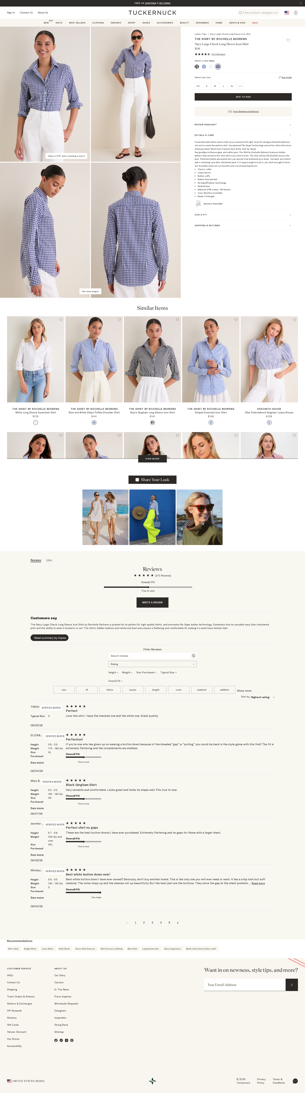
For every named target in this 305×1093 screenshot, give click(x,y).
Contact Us (26, 12)
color (179, 689)
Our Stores (13, 1039)
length (156, 689)
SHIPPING (150, 3)
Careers (59, 982)
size (64, 689)
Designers (202, 22)
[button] (289, 38)
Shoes (146, 22)
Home (219, 22)
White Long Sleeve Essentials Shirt (35, 412)
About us (60, 968)
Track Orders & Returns (21, 996)
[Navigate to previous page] (127, 922)
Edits (59, 22)
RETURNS (165, 3)
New (46, 22)
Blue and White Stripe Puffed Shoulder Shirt (94, 412)
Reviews (12, 1017)
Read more (258, 883)
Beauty (184, 22)
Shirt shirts (13, 948)
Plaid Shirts (64, 948)
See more (37, 762)
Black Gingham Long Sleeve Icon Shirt (152, 412)
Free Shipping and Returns (246, 111)
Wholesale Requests (66, 1003)
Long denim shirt (150, 948)
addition (224, 689)
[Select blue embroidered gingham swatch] (269, 422)
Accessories (165, 22)
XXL (240, 86)
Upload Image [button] (155, 479)
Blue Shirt (132, 948)
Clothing (98, 22)
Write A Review (152, 602)
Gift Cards (13, 1024)
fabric (110, 689)
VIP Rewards (14, 1010)
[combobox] (152, 663)
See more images (90, 291)
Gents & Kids (237, 22)
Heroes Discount (16, 1031)
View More (152, 458)
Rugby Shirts (30, 948)
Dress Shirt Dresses (85, 948)
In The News (61, 989)
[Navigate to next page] (178, 922)
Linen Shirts (47, 948)
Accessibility (14, 1046)
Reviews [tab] (36, 560)
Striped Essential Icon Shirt (211, 412)
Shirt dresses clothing (111, 948)
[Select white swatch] (35, 422)
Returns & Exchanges (19, 1003)
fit (87, 689)
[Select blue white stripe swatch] (94, 422)
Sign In (11, 12)
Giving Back (61, 1024)
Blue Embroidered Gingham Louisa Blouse (269, 412)
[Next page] (62, 408)
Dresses (116, 22)
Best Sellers (77, 22)
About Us (43, 12)
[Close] (300, 3)
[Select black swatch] (152, 422)
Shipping (12, 989)
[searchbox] (149, 656)
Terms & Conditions (279, 1081)
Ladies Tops (201, 34)
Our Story (59, 975)
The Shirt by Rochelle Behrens (221, 39)
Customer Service (19, 968)
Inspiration (60, 1017)
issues (132, 689)
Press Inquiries (62, 996)
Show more (244, 690)
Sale (255, 22)
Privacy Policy (261, 1081)
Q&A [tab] (49, 560)
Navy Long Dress (172, 948)
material (201, 689)
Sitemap (59, 1031)
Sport (132, 22)
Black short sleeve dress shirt (201, 948)
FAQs (10, 975)
